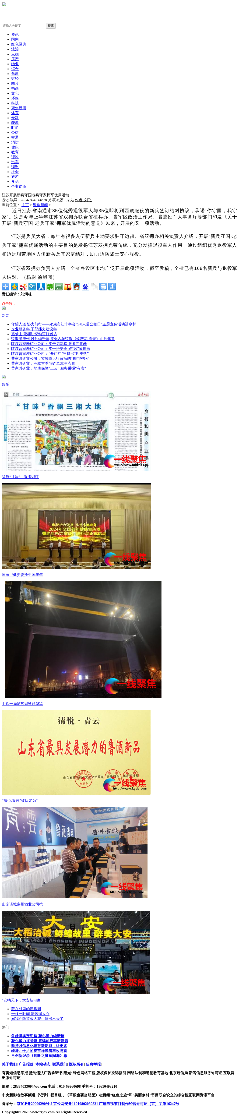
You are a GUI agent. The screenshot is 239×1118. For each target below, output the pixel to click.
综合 (15, 69)
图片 (15, 83)
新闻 (5, 315)
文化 (15, 93)
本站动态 (42, 1064)
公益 (15, 132)
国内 (15, 39)
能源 (15, 123)
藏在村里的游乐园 (26, 1009)
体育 (15, 113)
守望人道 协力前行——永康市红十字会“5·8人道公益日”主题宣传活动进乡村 (73, 324)
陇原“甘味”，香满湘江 (20, 477)
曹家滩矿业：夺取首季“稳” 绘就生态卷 (43, 363)
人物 (15, 54)
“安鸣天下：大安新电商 (21, 1000)
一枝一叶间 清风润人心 (30, 1014)
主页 (25, 205)
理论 (15, 157)
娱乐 (5, 384)
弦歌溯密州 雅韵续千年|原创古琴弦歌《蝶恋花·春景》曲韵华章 (63, 339)
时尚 (15, 128)
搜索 (51, 25)
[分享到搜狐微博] (67, 286)
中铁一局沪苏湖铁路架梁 (22, 704)
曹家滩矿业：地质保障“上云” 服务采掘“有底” (48, 368)
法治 (15, 49)
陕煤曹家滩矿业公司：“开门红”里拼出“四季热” (50, 354)
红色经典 (18, 44)
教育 (15, 152)
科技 (15, 103)
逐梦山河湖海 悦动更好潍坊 (34, 334)
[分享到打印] (103, 286)
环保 (15, 98)
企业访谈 (18, 186)
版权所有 (76, 1064)
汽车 (15, 162)
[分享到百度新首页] (85, 286)
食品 (15, 181)
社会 (15, 172)
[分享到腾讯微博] (32, 286)
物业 (15, 64)
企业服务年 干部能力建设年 (34, 329)
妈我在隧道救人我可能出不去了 (37, 1019)
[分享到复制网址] (94, 286)
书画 (15, 88)
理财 (15, 167)
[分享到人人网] (41, 286)
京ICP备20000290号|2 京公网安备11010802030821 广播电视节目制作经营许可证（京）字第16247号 (98, 1104)
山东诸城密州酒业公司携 (22, 904)
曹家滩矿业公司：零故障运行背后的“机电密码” (50, 358)
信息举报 (93, 1064)
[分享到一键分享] (112, 286)
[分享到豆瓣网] (59, 286)
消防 (15, 142)
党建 (15, 74)
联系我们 (59, 1064)
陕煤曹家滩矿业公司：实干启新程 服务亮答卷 (49, 344)
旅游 (15, 177)
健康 (15, 147)
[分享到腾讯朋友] (50, 286)
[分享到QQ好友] (76, 286)
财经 (15, 79)
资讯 (15, 34)
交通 (15, 137)
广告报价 (26, 1064)
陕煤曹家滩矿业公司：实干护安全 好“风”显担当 (50, 349)
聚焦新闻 (40, 205)
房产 (15, 59)
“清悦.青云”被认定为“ (20, 801)
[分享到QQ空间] (14, 286)
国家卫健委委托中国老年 (22, 575)
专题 (15, 118)
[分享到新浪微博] (23, 286)
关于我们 (9, 1064)
